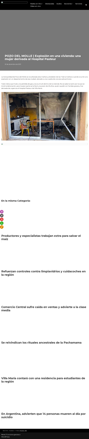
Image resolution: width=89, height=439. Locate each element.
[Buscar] (86, 5)
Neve (3, 434)
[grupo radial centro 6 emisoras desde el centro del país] (14, 5)
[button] (42, 3)
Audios (59, 4)
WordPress (5, 437)
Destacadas (49, 4)
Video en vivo (35, 6)
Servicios (78, 4)
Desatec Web (23, 430)
